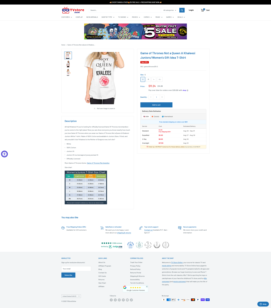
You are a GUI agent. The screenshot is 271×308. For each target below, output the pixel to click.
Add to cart (156, 105)
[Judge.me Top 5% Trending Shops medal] (165, 245)
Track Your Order (136, 262)
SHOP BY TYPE (107, 17)
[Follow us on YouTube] (127, 299)
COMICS (146, 17)
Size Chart (102, 283)
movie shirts (166, 266)
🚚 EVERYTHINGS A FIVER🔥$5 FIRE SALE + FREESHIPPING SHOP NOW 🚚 (136, 2)
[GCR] (125, 287)
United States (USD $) (69, 296)
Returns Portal (135, 273)
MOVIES (135, 17)
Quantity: (143, 97)
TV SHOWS (122, 17)
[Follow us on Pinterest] (123, 299)
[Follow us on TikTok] (131, 299)
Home (63, 45)
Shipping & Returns (137, 276)
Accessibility (135, 279)
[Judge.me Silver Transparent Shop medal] (148, 245)
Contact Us (102, 273)
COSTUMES (65, 17)
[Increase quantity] (162, 97)
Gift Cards (102, 276)
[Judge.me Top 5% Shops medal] (156, 245)
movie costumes (179, 281)
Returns (101, 279)
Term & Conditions (137, 283)
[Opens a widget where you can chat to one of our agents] (263, 304)
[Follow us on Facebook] (111, 299)
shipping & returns (124, 233)
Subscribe (68, 275)
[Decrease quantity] (151, 97)
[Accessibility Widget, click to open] (4, 154)
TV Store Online (177, 262)
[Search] (182, 10)
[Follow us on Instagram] (119, 299)
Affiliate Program (104, 266)
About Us (101, 262)
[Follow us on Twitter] (115, 299)
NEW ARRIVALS (92, 17)
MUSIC (158, 17)
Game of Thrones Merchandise (98, 163)
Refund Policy (135, 269)
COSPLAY (79, 17)
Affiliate (101, 286)
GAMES (168, 17)
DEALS (180, 17)
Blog (100, 269)
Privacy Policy (135, 266)
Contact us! (148, 230)
